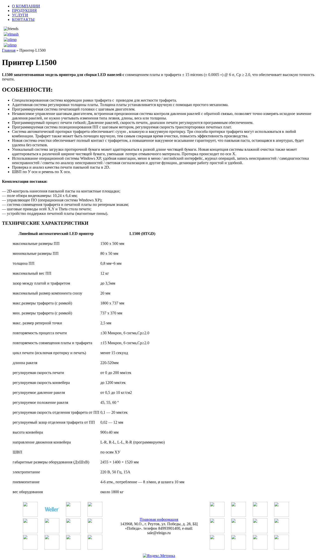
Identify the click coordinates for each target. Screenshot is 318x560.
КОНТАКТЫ (23, 19)
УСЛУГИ (20, 15)
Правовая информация (159, 519)
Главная (8, 50)
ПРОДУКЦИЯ (24, 10)
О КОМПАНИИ (26, 6)
